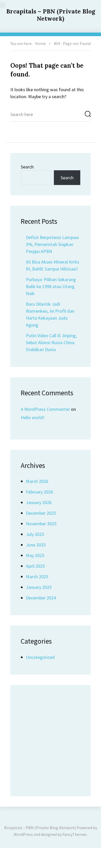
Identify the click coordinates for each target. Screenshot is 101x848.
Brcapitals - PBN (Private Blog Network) (40, 827)
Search (27, 167)
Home (40, 43)
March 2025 (37, 577)
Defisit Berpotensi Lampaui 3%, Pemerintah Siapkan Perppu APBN (52, 244)
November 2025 (41, 524)
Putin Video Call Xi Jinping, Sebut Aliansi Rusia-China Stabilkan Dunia (51, 342)
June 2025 (36, 545)
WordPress (23, 834)
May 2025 (35, 555)
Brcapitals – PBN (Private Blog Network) (50, 14)
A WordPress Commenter (45, 409)
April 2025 (35, 566)
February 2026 (39, 492)
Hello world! (33, 417)
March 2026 (37, 481)
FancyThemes (74, 834)
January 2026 (39, 502)
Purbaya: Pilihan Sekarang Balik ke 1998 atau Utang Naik (51, 286)
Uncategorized (40, 657)
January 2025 (39, 587)
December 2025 (41, 513)
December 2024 (41, 598)
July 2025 (35, 534)
